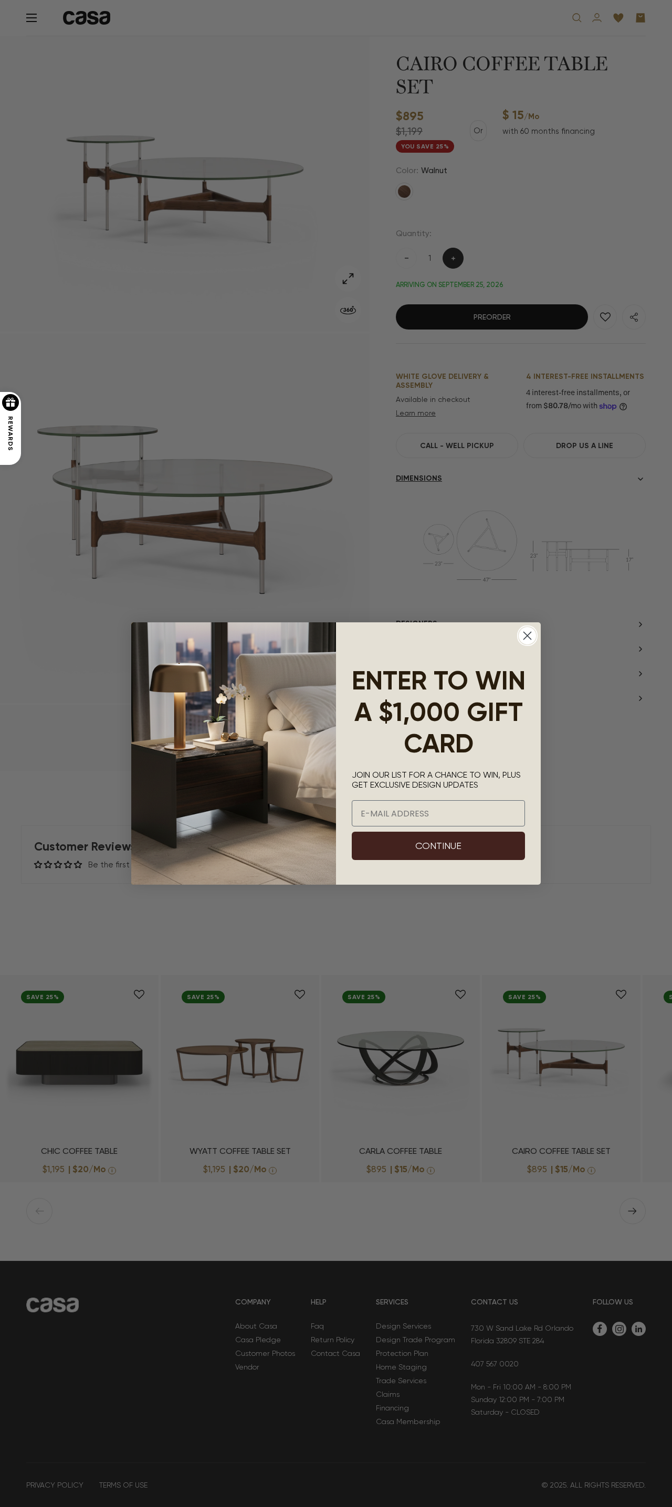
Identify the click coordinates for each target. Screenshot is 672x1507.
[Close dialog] (527, 636)
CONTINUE (438, 845)
